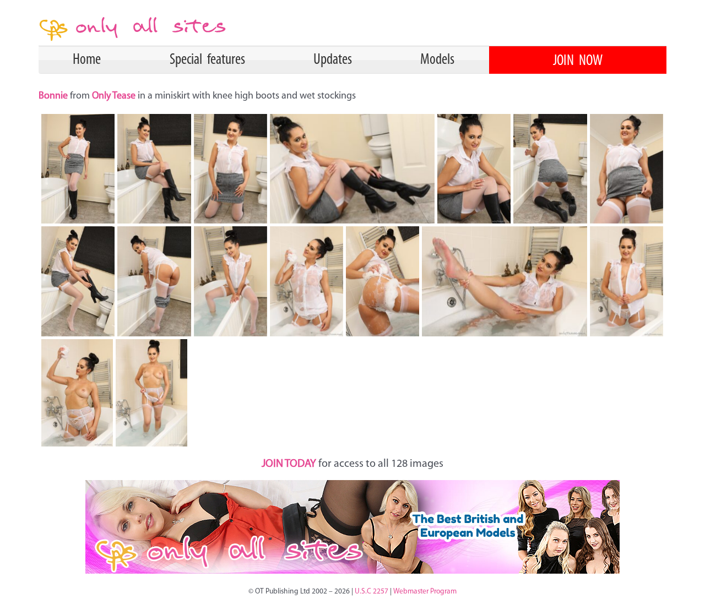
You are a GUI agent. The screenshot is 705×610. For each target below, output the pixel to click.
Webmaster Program (425, 591)
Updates (332, 60)
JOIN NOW (578, 61)
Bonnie (54, 96)
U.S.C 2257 (371, 591)
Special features (207, 60)
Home (87, 60)
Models (437, 60)
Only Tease (113, 96)
